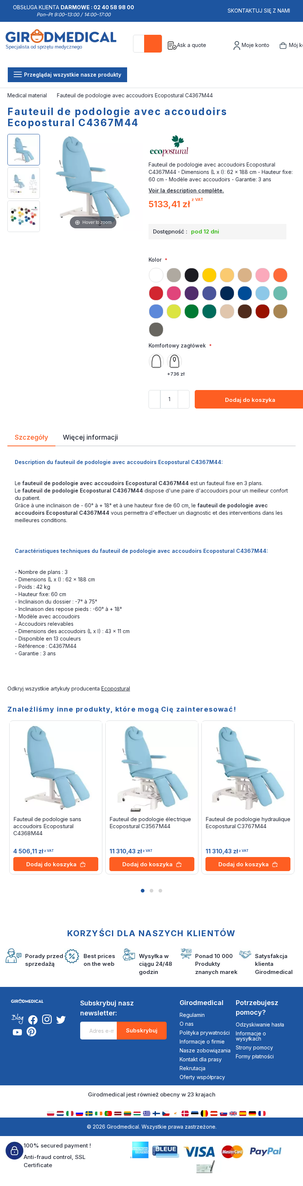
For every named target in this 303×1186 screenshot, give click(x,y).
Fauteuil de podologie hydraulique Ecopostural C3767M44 (247, 823)
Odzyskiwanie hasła (260, 1024)
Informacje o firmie (202, 1041)
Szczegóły (31, 436)
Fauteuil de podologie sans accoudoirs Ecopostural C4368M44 (47, 826)
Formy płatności (255, 1056)
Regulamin (192, 1015)
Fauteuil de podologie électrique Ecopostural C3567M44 (150, 823)
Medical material (27, 95)
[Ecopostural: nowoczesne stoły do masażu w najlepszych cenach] (222, 146)
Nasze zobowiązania (205, 1050)
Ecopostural (115, 688)
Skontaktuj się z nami (259, 10)
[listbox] (222, 299)
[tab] (31, 438)
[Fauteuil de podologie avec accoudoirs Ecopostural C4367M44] (23, 149)
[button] (142, 891)
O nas (187, 1024)
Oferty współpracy (202, 1077)
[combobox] (147, 44)
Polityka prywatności (205, 1032)
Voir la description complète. (186, 190)
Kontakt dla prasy (201, 1059)
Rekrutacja (192, 1068)
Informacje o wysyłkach (251, 1036)
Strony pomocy (254, 1047)
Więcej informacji (90, 436)
